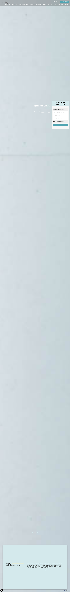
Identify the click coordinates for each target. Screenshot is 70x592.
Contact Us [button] (66, 4)
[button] (1, 590)
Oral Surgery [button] (50, 4)
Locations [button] (56, 1)
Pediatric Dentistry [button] (38, 4)
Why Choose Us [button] (60, 4)
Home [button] (6, 4)
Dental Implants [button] (14, 4)
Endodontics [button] (44, 4)
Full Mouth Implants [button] (22, 4)
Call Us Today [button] (65, 1)
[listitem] (32, 532)
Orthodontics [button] (32, 4)
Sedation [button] (55, 4)
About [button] (9, 4)
